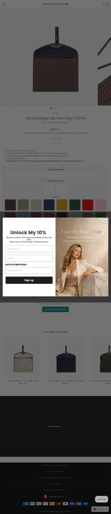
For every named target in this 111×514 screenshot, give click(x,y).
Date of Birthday (16, 264)
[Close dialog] (104, 221)
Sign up (29, 280)
